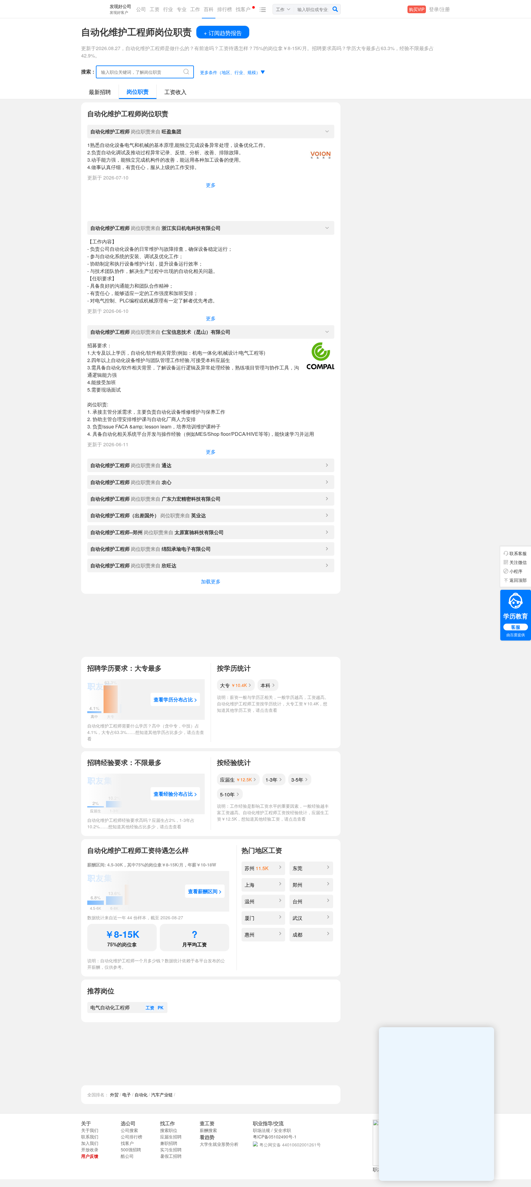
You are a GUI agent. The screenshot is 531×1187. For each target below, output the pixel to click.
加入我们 (89, 1143)
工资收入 (175, 92)
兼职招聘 (168, 1143)
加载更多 (211, 581)
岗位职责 (138, 92)
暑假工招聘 (171, 1156)
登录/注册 (439, 9)
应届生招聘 (171, 1137)
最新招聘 (100, 92)
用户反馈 (89, 1156)
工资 (150, 1007)
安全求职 (282, 1130)
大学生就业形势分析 (219, 1144)
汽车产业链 (162, 1094)
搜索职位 (168, 1130)
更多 (211, 184)
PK (160, 1007)
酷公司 (127, 1156)
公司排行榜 (131, 1137)
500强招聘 (131, 1149)
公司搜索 (129, 1130)
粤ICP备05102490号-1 (275, 1137)
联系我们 (89, 1137)
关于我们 (89, 1130)
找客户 (127, 1143)
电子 (126, 1094)
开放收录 (89, 1149)
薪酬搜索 (208, 1130)
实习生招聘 (171, 1149)
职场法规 (261, 1130)
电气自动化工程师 (110, 1007)
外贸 (114, 1094)
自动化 (141, 1094)
